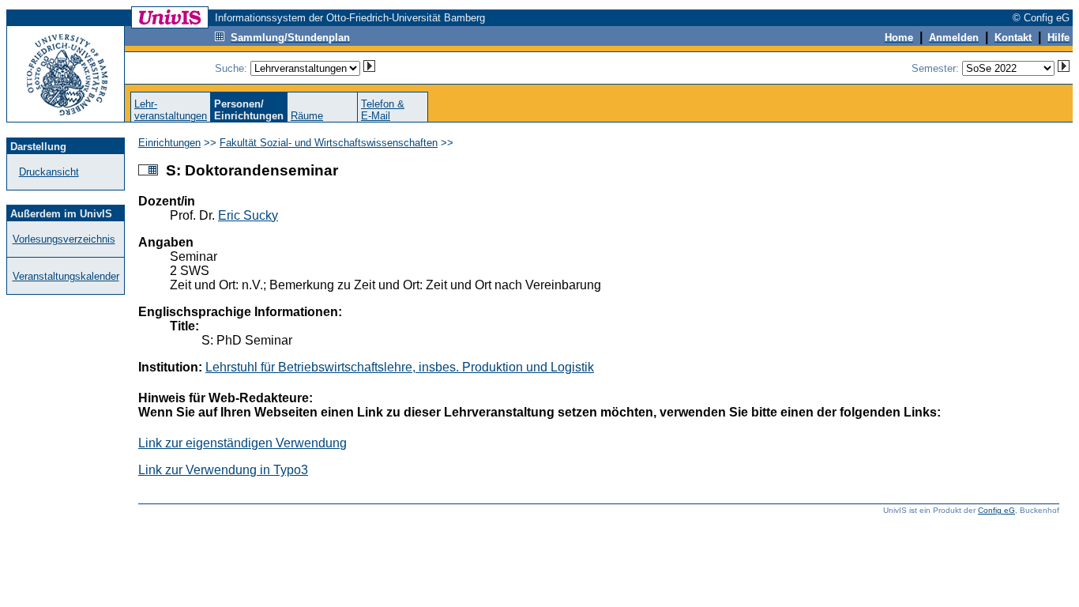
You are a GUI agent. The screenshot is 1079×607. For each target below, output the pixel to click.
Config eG (996, 510)
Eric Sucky (248, 215)
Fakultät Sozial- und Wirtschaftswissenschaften (329, 143)
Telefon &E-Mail (382, 110)
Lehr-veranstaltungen (170, 110)
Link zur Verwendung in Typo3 (223, 470)
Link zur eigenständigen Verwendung (242, 443)
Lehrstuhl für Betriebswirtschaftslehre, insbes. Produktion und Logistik (399, 367)
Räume (307, 116)
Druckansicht (49, 172)
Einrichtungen (169, 143)
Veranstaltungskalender (66, 276)
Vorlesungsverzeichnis (64, 239)
